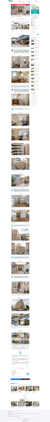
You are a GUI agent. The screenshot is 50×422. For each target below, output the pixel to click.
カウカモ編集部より (32, 104)
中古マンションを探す (36, 1)
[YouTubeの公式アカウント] (34, 38)
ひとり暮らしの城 (39, 413)
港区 (33, 413)
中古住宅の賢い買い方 (36, 103)
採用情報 (25, 418)
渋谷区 (32, 413)
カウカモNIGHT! (12, 413)
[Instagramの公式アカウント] (31, 38)
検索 (37, 34)
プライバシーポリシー (31, 418)
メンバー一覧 (23, 418)
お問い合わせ (28, 418)
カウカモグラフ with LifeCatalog (33, 97)
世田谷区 (36, 413)
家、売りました (32, 103)
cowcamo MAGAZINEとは (28, 1)
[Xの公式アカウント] (35, 38)
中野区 (16, 416)
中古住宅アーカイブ (23, 1)
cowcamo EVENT (32, 98)
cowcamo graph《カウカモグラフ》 (34, 96)
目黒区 (34, 413)
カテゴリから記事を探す (19, 1)
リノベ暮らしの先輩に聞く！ (16, 413)
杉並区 (17, 416)
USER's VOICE (26, 413)
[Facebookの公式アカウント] (36, 38)
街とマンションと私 (36, 98)
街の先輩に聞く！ (9, 413)
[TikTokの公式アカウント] (33, 38)
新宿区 (14, 416)
